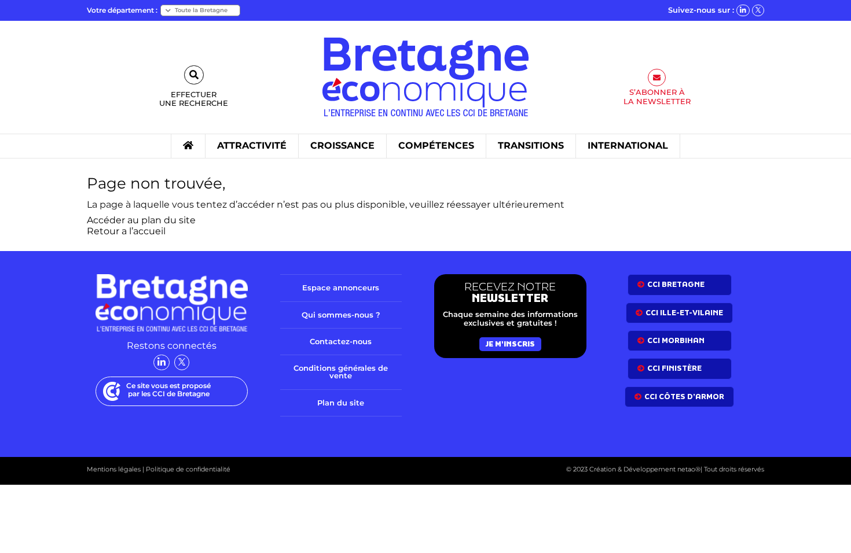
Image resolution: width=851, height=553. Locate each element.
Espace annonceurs (340, 287)
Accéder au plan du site (141, 220)
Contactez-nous (341, 341)
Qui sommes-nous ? (341, 314)
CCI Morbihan (676, 340)
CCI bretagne (676, 284)
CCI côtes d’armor (684, 396)
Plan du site (340, 402)
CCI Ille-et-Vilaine (684, 313)
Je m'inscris (510, 344)
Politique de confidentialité (187, 469)
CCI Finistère (674, 368)
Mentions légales (114, 469)
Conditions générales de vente (341, 371)
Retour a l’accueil (126, 231)
